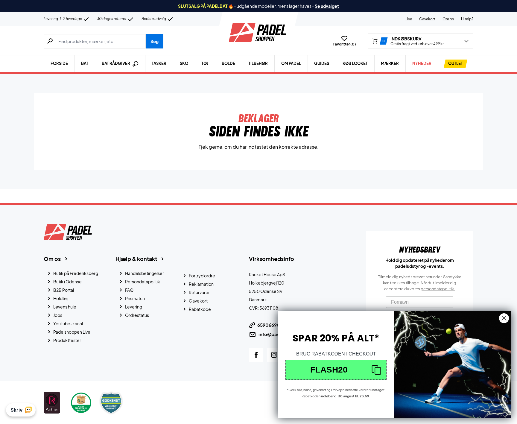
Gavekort (427, 19)
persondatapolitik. (438, 288)
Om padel (291, 63)
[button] (336, 370)
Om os (448, 19)
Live (408, 19)
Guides (321, 63)
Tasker (159, 63)
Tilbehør (258, 63)
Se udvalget (327, 6)
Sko (184, 63)
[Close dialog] (504, 318)
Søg (154, 41)
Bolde (228, 63)
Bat (84, 63)
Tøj (204, 63)
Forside (59, 63)
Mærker (390, 63)
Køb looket (355, 63)
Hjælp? (467, 19)
